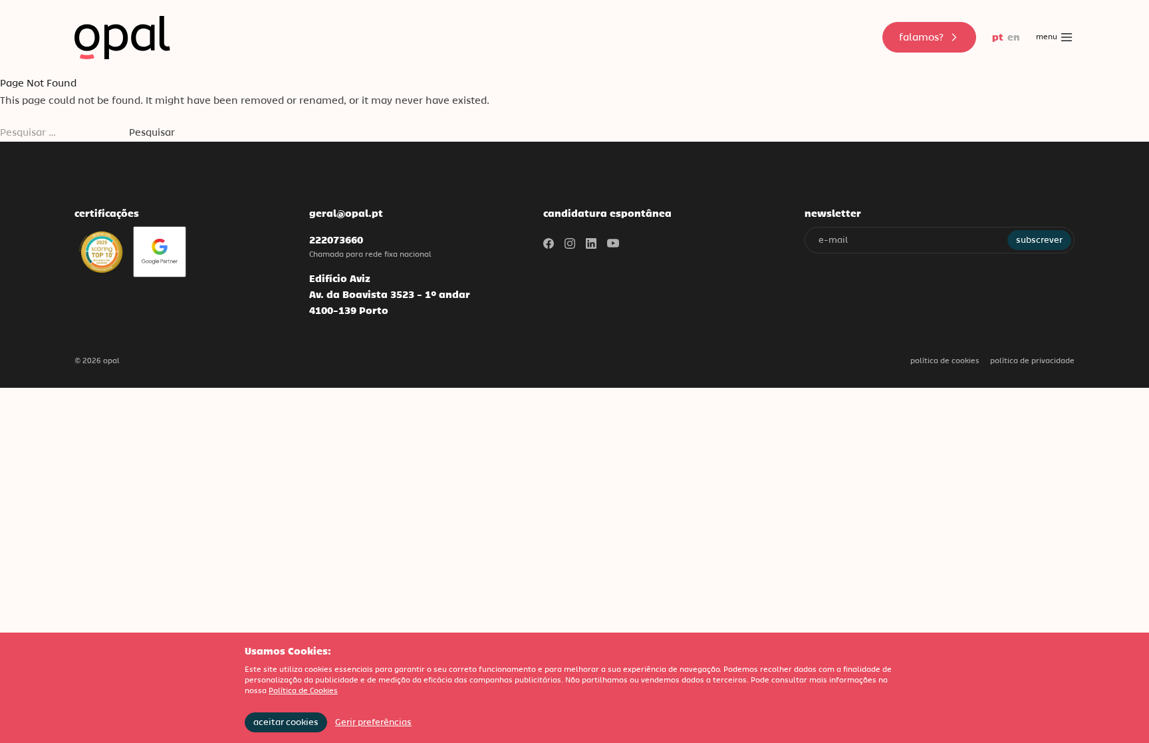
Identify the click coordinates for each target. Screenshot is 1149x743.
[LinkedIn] (591, 243)
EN (1013, 37)
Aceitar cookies (286, 722)
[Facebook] (548, 243)
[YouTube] (613, 243)
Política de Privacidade (1032, 360)
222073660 (336, 239)
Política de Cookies (944, 360)
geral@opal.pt (346, 213)
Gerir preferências (373, 722)
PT (997, 37)
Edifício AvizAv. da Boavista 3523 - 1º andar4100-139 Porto (389, 294)
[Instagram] (570, 243)
